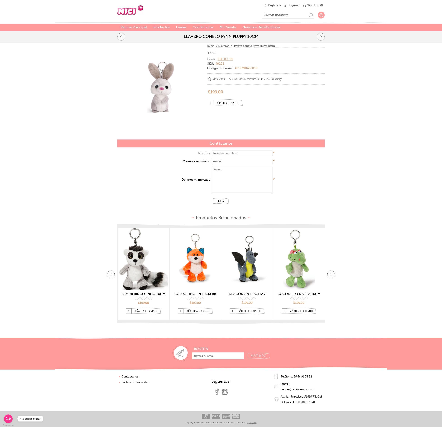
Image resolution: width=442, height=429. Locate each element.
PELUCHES (225, 59)
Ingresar (294, 5)
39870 (195, 256)
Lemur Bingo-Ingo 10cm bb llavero (143, 294)
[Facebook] (217, 391)
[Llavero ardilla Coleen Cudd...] (321, 37)
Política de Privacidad (135, 382)
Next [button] (331, 274)
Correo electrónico (196, 161)
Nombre (204, 153)
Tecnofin (253, 422)
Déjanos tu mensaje (196, 179)
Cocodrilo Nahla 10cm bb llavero (298, 294)
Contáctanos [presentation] (221, 143)
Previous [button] (111, 274)
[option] (143, 274)
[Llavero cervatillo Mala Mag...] (121, 37)
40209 (143, 256)
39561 (299, 256)
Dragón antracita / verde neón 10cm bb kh (247, 294)
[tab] (221, 143)
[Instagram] (224, 391)
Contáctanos (130, 376)
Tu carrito (321, 15)
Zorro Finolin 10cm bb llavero (195, 294)
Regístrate (274, 5)
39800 (247, 256)
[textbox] (288, 15)
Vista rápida (143, 284)
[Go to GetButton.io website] (8, 425)
